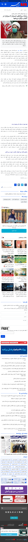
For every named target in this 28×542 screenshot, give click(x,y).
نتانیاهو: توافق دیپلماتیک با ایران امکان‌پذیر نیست (16, 413)
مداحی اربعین (15, 464)
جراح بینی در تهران (22, 459)
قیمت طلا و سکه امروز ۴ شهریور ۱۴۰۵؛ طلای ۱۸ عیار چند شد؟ (13, 396)
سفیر (25, 462)
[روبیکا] (13, 512)
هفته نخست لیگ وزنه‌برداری (20, 381)
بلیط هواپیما (24, 471)
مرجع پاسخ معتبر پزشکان (20, 467)
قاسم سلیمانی (23, 199)
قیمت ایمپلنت (23, 469)
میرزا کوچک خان (15, 199)
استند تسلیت (23, 464)
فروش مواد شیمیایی (7, 467)
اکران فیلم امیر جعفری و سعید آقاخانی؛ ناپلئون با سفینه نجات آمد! (13, 406)
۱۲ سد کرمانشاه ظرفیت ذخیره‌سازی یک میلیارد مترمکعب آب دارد (14, 384)
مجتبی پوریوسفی (7, 199)
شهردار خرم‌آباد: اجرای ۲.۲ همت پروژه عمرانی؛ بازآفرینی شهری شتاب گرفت (13, 374)
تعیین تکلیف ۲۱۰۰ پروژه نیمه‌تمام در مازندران (17, 371)
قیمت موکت (9, 462)
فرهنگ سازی (23, 202)
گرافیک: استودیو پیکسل (9, 539)
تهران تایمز (4, 474)
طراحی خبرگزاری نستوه (20, 539)
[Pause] (3, 222)
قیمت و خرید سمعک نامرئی (20, 474)
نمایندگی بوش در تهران (15, 471)
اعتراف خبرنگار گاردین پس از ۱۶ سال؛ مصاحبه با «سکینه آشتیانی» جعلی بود (15, 429)
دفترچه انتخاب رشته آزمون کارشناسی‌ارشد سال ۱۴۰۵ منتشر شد (14, 402)
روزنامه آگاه (14, 476)
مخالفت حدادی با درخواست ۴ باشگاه (18, 398)
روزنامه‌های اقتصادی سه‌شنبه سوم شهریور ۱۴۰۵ (15, 454)
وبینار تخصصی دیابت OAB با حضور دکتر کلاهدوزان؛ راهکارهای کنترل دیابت (13, 416)
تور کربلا (3, 462)
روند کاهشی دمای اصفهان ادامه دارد (18, 410)
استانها (25, 10)
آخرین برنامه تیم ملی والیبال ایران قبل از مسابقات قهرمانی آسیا (14, 425)
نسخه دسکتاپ (14, 518)
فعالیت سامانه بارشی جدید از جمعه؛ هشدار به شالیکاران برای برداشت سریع (13, 420)
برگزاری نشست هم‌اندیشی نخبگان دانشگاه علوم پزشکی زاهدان (13, 366)
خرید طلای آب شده (18, 462)
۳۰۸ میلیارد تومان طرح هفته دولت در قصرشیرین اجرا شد (14, 368)
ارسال (3, 336)
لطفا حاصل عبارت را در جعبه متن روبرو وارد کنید (17, 330)
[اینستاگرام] (17, 512)
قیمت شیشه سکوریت (6, 459)
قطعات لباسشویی (15, 469)
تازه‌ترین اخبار (23, 356)
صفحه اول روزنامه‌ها (21, 434)
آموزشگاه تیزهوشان (5, 469)
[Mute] (5, 222)
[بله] (20, 512)
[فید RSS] (11, 512)
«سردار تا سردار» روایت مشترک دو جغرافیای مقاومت (15, 194)
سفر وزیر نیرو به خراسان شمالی (19, 378)
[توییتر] (15, 512)
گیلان (21, 10)
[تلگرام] (22, 512)
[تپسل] (2, 207)
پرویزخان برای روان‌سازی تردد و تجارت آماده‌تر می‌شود (15, 363)
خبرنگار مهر (20, 50)
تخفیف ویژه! (9, 534)
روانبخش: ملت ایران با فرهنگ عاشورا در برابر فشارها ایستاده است (14, 359)
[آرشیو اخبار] (8, 512)
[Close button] (27, 528)
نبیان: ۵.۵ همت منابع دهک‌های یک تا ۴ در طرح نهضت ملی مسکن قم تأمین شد (14, 389)
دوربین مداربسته (5, 464)
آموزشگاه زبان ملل (5, 471)
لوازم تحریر (15, 459)
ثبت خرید (14, 231)
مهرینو (10, 474)
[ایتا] (6, 512)
